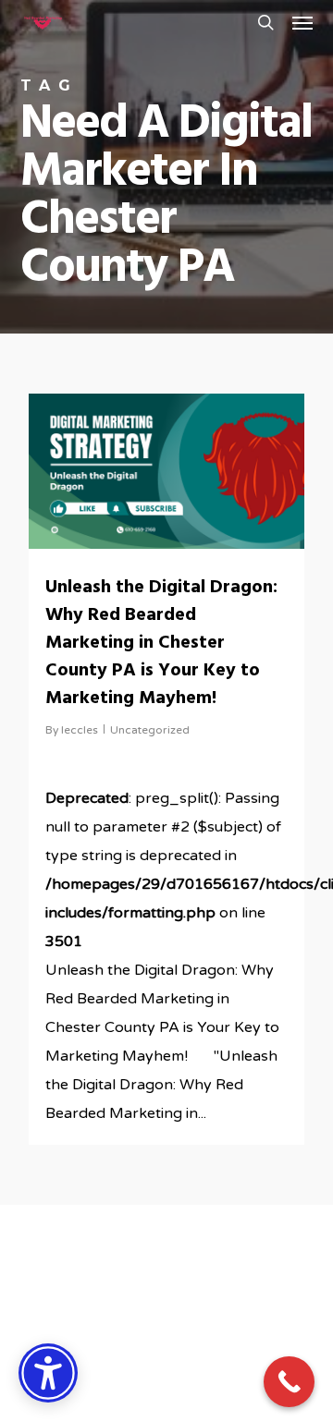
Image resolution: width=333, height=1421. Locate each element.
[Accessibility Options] (48, 1373)
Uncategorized (150, 729)
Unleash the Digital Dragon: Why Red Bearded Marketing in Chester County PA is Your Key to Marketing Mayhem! (161, 643)
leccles (79, 729)
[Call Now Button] (289, 1381)
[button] (302, 22)
